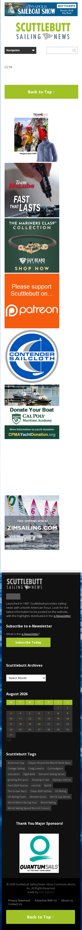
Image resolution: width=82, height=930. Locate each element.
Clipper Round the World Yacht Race (49, 762)
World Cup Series (60, 796)
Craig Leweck (36, 768)
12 (29, 718)
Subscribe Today (28, 642)
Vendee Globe (38, 796)
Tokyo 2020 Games (40, 791)
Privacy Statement (19, 900)
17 (11, 724)
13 (39, 718)
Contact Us (15, 904)
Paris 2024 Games (18, 785)
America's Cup (16, 762)
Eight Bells (29, 774)
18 (20, 724)
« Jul (8, 740)
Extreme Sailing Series (52, 774)
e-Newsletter (62, 616)
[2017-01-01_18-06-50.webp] (39, 854)
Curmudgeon (55, 768)
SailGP (47, 785)
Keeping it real (40, 779)
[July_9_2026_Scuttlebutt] (32, 438)
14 (48, 718)
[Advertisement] (32, 467)
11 (20, 718)
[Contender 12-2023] (32, 383)
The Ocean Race (17, 791)
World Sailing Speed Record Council (29, 808)
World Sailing (48, 802)
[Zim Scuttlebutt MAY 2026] (32, 549)
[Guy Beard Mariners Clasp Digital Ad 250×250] (32, 272)
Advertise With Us (46, 900)
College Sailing (16, 768)
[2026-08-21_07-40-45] (41, 15)
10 (11, 718)
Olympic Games (62, 779)
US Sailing (60, 791)
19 (29, 724)
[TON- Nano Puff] (32, 161)
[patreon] (32, 327)
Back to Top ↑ (41, 91)
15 (58, 718)
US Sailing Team (17, 796)
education (14, 774)
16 (67, 718)
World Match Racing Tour (22, 802)
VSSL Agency (46, 892)
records (35, 785)
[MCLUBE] (32, 216)
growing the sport (18, 779)
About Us (67, 900)
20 (39, 724)
